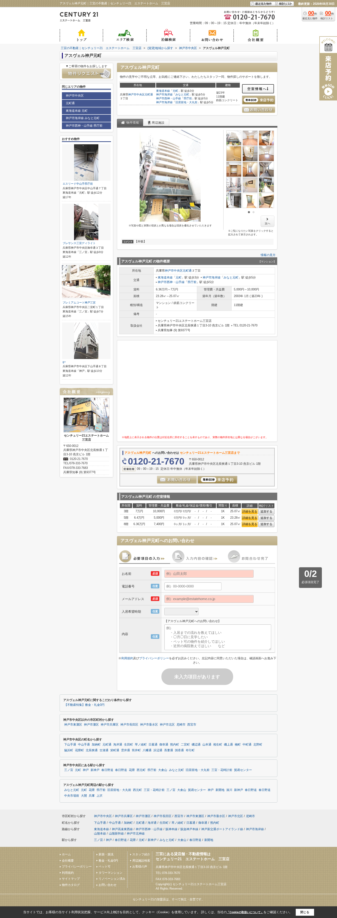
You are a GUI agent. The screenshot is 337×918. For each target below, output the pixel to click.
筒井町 (136, 750)
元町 (175, 90)
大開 (84, 795)
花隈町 (79, 750)
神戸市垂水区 (149, 724)
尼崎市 (181, 724)
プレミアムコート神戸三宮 (79, 302)
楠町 (238, 744)
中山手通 (84, 744)
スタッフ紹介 (141, 854)
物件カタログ (71, 885)
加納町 (96, 744)
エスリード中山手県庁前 (78, 183)
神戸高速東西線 (122, 829)
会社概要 (68, 860)
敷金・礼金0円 (108, 860)
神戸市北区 (167, 724)
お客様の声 (139, 866)
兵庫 (92, 795)
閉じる (304, 912)
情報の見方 (268, 255)
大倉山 (162, 770)
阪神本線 (171, 829)
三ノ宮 (68, 770)
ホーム (66, 854)
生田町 (128, 744)
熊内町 (174, 744)
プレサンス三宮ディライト (79, 243)
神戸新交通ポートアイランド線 (222, 829)
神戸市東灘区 (73, 724)
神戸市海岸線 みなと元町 (82, 118)
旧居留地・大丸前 (186, 102)
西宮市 (191, 724)
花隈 (132, 770)
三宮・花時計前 (221, 770)
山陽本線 (100, 833)
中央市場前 (71, 795)
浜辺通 (157, 750)
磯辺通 (196, 744)
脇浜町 (68, 750)
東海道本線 (163, 90)
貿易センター (243, 770)
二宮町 (185, 744)
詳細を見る (249, 511)
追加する (266, 511)
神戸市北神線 (136, 833)
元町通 (149, 94)
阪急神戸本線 (189, 829)
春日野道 (107, 770)
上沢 (99, 795)
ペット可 (104, 866)
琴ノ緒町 (141, 744)
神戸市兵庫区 (110, 724)
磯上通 (228, 744)
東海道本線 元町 (77, 110)
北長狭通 (92, 750)
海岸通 (117, 744)
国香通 (179, 750)
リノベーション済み (112, 878)
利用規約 (127, 658)
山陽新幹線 (116, 833)
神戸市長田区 (129, 724)
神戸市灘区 (91, 724)
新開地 (219, 790)
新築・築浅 (106, 854)
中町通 (247, 744)
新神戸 (95, 770)
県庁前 (188, 98)
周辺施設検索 (141, 860)
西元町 (141, 770)
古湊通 (103, 750)
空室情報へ (257, 89)
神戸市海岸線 (164, 94)
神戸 (86, 770)
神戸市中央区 (136, 94)
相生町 (217, 744)
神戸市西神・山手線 (168, 98)
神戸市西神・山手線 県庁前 (84, 125)
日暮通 (153, 744)
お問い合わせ (107, 885)
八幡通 (147, 750)
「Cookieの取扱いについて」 (245, 912)
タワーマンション (110, 872)
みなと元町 (182, 94)
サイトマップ (71, 878)
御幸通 (163, 744)
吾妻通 (168, 750)
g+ (64, 362)
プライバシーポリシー (154, 658)
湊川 (229, 790)
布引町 (190, 750)
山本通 (206, 744)
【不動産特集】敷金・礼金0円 (84, 705)
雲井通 (125, 750)
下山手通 (70, 744)
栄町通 (114, 750)
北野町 (257, 744)
